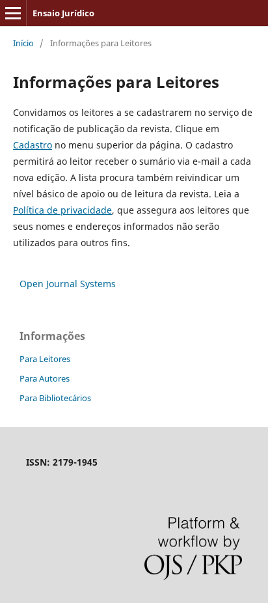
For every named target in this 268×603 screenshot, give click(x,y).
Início (23, 43)
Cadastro (32, 145)
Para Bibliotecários (55, 398)
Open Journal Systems (68, 283)
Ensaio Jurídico (63, 13)
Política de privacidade (62, 210)
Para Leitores (45, 359)
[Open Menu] (13, 13)
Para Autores (45, 378)
